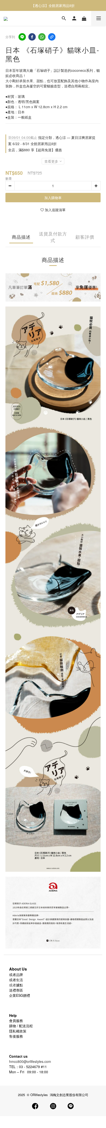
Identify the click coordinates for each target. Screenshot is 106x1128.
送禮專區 (16, 990)
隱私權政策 (17, 1030)
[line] (22, 37)
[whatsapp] (42, 37)
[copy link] (51, 37)
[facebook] (32, 37)
